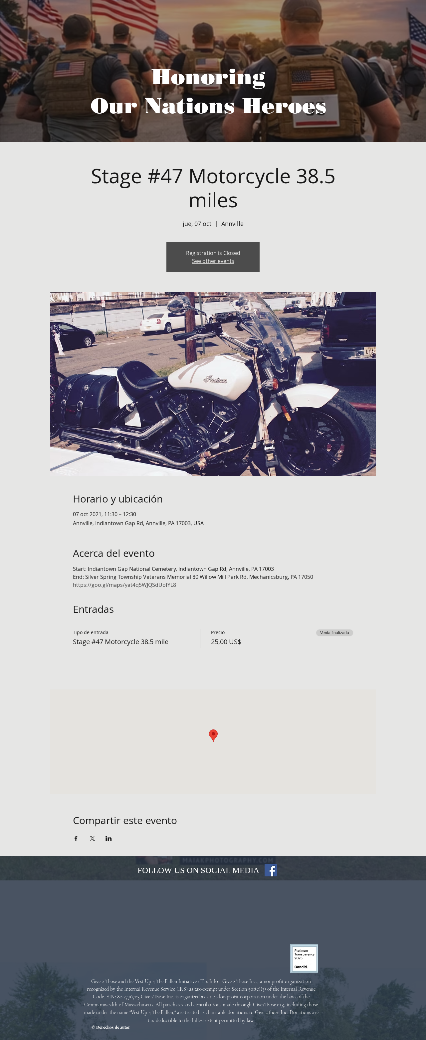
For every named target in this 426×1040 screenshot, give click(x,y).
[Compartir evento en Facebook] (76, 838)
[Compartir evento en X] (92, 838)
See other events (213, 261)
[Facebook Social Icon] (271, 870)
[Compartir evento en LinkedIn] (109, 838)
